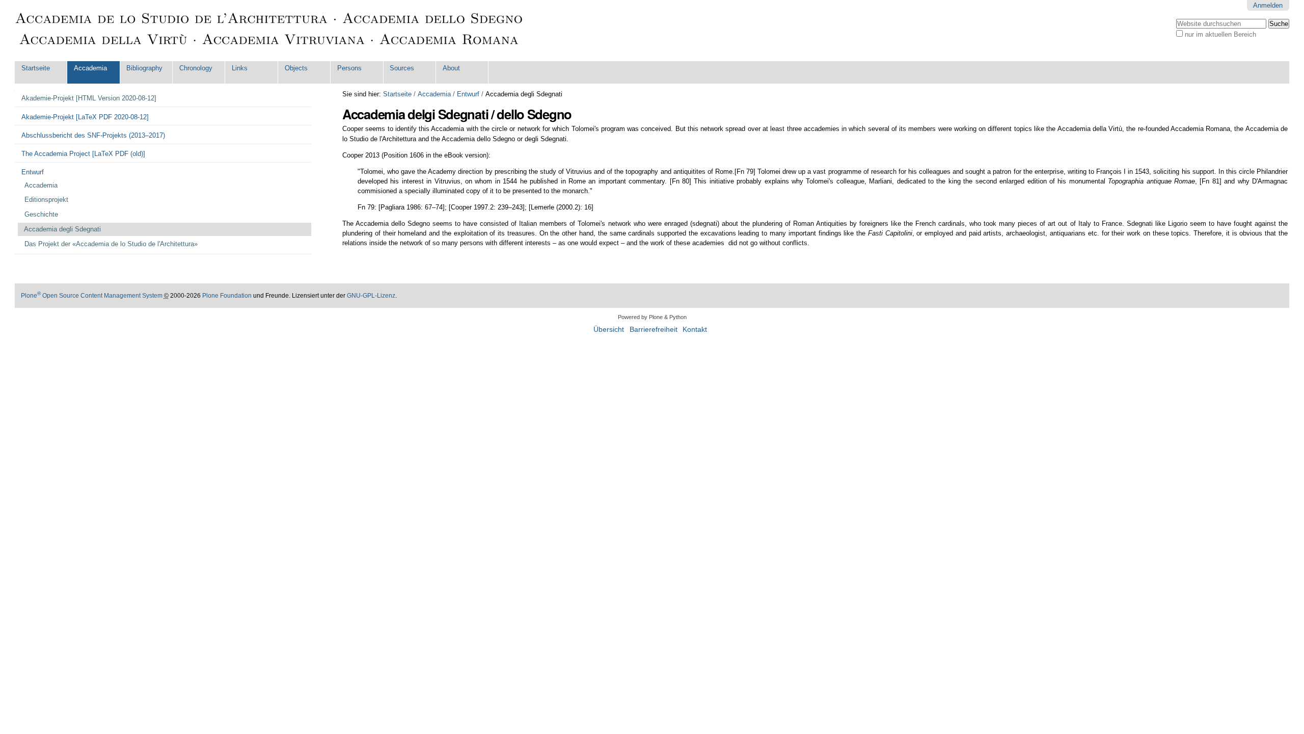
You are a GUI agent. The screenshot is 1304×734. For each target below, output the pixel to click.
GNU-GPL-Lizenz (371, 295)
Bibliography (144, 68)
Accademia (90, 68)
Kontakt (695, 329)
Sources (402, 68)
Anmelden (1268, 5)
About (451, 68)
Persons (349, 68)
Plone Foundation (227, 295)
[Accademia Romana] (269, 30)
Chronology (195, 68)
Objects (296, 68)
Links (240, 68)
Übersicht (608, 329)
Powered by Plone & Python (652, 317)
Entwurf (468, 94)
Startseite (35, 68)
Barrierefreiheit (653, 329)
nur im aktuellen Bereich (1220, 34)
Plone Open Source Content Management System (91, 295)
